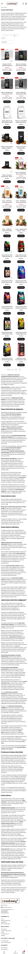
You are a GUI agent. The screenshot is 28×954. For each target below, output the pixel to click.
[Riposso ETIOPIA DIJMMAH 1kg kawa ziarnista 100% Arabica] (7, 55)
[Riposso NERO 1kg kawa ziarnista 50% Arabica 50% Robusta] (21, 84)
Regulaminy (3, 922)
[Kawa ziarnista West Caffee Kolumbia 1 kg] (7, 298)
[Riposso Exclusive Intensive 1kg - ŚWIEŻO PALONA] (7, 165)
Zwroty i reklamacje (5, 923)
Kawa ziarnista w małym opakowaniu (11, 35)
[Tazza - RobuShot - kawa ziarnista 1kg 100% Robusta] (7, 192)
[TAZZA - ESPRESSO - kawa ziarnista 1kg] (7, 220)
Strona (8, 369)
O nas (2, 919)
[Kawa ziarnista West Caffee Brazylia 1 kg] (7, 246)
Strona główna (4, 7)
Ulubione (3, 935)
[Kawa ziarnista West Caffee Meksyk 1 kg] (21, 324)
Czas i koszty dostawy (6, 942)
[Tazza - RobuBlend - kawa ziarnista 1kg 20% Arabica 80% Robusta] (21, 192)
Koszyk (2, 932)
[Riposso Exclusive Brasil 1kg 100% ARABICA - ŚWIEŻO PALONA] (21, 138)
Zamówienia (4, 929)
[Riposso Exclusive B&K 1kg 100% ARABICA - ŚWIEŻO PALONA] (7, 138)
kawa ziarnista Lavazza (8, 781)
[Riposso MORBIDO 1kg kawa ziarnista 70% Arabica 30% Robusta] (7, 84)
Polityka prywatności (5, 920)
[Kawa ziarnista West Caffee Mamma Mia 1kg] (7, 324)
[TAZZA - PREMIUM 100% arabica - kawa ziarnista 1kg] (21, 220)
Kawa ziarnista (4, 947)
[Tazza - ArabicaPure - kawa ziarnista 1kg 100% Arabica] (21, 164)
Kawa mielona (4, 949)
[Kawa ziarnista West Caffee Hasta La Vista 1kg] (7, 272)
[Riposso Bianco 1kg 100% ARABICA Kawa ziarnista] (7, 112)
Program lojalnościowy (6, 930)
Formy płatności (4, 940)
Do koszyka (7, 73)
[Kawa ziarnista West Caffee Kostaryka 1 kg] (21, 298)
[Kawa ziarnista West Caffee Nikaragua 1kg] (7, 349)
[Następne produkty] (16, 369)
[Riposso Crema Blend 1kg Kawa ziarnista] (21, 112)
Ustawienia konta (5, 934)
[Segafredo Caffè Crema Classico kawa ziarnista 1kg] (21, 349)
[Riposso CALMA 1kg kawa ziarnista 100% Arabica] (21, 55)
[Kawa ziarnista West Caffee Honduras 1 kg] (21, 272)
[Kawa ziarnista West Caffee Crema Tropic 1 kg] (21, 246)
